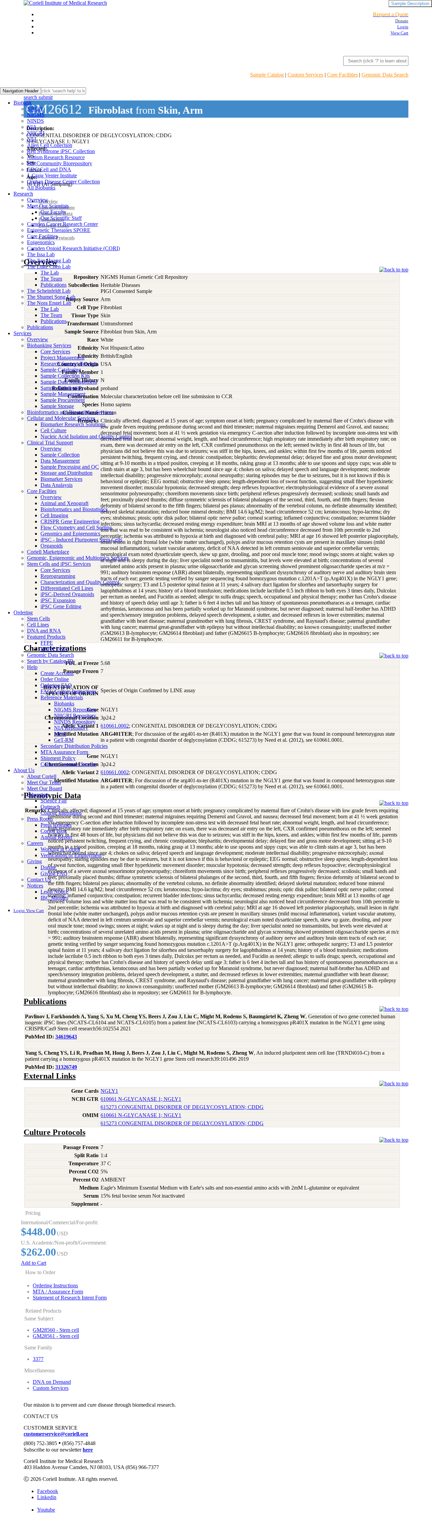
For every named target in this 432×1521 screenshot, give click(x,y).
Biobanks (64, 703)
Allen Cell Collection (49, 145)
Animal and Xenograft (64, 503)
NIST (60, 734)
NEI (31, 139)
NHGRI (36, 133)
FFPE (46, 643)
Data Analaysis (56, 485)
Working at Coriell (60, 849)
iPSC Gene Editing (60, 606)
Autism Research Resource (56, 157)
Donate (48, 867)
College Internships (61, 813)
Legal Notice (54, 892)
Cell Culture (53, 430)
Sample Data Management (68, 382)
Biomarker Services (61, 479)
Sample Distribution (61, 388)
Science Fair (53, 800)
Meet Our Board (44, 788)
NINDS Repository (75, 722)
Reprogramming (57, 576)
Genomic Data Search (384, 75)
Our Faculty (53, 212)
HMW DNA (54, 649)
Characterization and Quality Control (79, 582)
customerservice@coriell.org (56, 1434)
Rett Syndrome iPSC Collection (61, 151)
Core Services (55, 351)
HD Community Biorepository (59, 163)
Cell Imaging (54, 515)
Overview (37, 200)
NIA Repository (71, 728)
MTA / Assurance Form (58, 1291)
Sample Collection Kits (65, 376)
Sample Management (62, 394)
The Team (51, 279)
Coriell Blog (53, 831)
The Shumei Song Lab (51, 297)
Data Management (60, 461)
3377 (38, 1359)
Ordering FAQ (56, 685)
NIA (32, 127)
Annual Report (56, 837)
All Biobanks (41, 188)
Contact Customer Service (68, 764)
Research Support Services (69, 364)
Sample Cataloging (60, 370)
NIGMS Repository (75, 709)
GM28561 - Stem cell (56, 1336)
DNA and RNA (44, 631)
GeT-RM (64, 740)
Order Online (54, 679)
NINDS (35, 121)
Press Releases (56, 825)
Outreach (50, 807)
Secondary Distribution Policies (74, 746)
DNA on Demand (52, 1382)
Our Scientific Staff (61, 218)
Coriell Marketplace (48, 552)
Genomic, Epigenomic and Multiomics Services (78, 558)
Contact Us (39, 879)
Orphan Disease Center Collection (63, 181)
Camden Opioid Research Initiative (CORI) (73, 248)
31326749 (66, 1067)
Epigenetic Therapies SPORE (58, 230)
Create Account (57, 673)
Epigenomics (41, 242)
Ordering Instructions (55, 1285)
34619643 (66, 1037)
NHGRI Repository (75, 716)
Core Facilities (342, 75)
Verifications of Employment (71, 855)
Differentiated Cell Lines (66, 588)
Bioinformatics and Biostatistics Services (70, 412)
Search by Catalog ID (50, 661)
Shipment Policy (58, 758)
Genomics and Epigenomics (70, 533)
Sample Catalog (267, 75)
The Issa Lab (41, 254)
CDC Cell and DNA (49, 169)
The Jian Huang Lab (49, 260)
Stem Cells (38, 618)
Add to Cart (33, 1263)
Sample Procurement (62, 400)
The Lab (49, 272)
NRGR (35, 109)
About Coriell (41, 776)
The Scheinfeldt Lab (49, 291)
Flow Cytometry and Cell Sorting (76, 527)
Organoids (51, 546)
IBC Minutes (54, 898)
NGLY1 (109, 1091)
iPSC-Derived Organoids (67, 594)
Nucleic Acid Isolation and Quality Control (86, 436)
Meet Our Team (44, 782)
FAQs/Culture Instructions (68, 691)
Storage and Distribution (66, 473)
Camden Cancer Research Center (62, 224)
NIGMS (36, 115)
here (88, 1450)
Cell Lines (38, 624)
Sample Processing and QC (69, 467)
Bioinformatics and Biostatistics (74, 509)
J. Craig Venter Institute (52, 175)
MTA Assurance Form (64, 752)
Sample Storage (57, 406)
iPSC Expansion (58, 600)
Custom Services (305, 75)
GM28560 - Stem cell (56, 1330)
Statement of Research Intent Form (70, 1297)
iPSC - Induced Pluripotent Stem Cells (81, 540)
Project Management (62, 357)
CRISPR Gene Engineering (70, 521)
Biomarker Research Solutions (72, 424)
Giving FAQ (54, 873)
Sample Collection (60, 455)
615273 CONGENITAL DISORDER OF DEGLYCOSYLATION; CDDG (182, 1107)
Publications (53, 285)
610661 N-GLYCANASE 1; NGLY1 (141, 1099)
